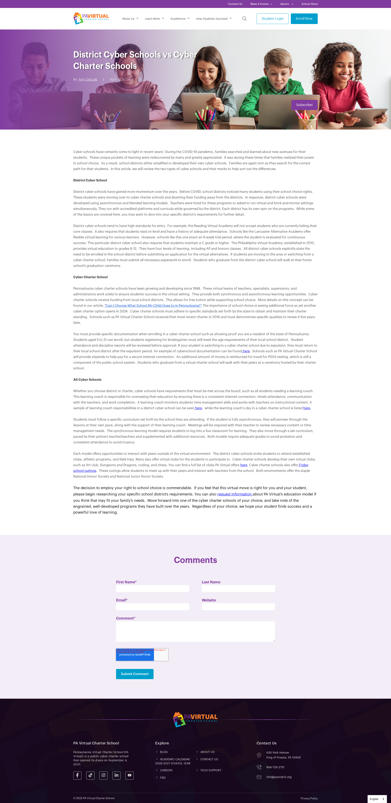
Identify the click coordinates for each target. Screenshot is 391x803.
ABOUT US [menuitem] (207, 752)
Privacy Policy (309, 798)
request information (235, 494)
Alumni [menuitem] (285, 4)
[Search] (244, 19)
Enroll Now (304, 18)
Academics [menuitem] (178, 18)
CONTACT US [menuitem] (209, 759)
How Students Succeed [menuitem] (211, 18)
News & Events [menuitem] (259, 4)
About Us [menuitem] (128, 18)
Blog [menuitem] (164, 752)
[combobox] (377, 799)
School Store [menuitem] (310, 4)
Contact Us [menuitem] (235, 4)
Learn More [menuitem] (152, 18)
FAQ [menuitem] (162, 777)
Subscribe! (304, 105)
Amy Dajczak (88, 79)
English (374, 799)
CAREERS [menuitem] (166, 770)
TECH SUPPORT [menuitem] (210, 770)
